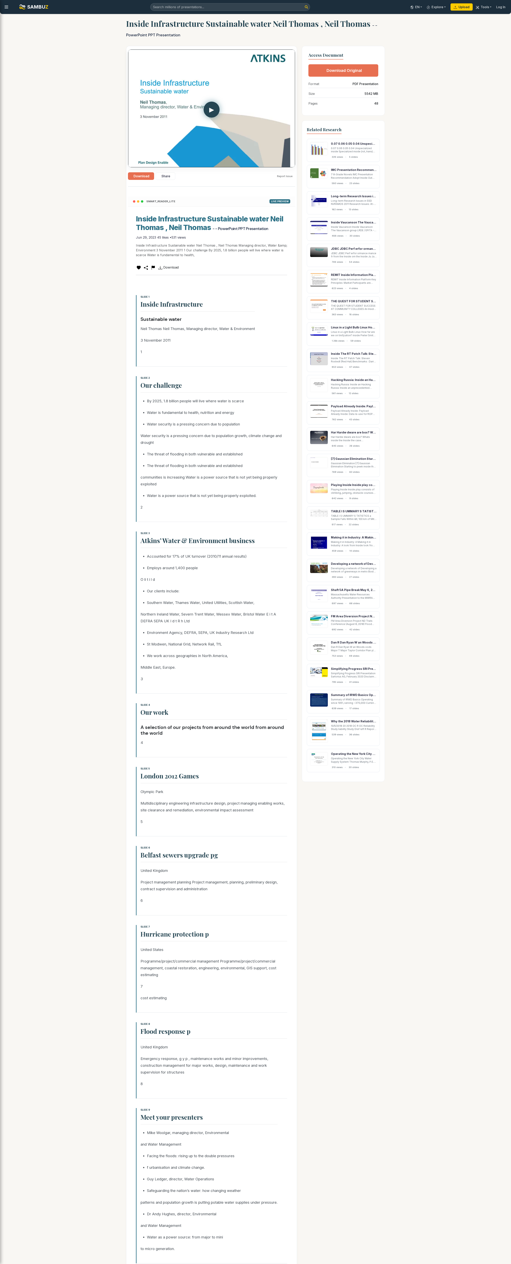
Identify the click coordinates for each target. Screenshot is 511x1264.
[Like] (139, 267)
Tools (485, 7)
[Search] (306, 7)
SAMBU (37, 7)
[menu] (6, 7)
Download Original (344, 70)
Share (165, 176)
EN (417, 7)
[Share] (146, 267)
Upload (464, 7)
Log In (500, 7)
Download (141, 176)
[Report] (153, 267)
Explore (437, 7)
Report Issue (285, 176)
